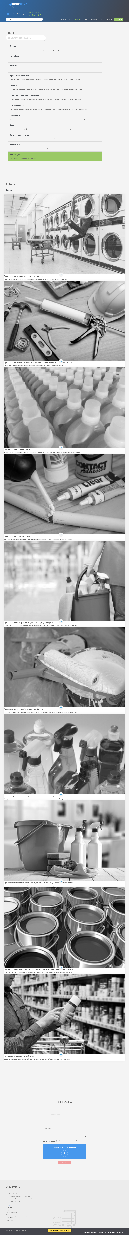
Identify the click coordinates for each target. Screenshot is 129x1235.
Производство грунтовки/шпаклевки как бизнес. (23, 709)
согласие (65, 1140)
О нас (7, 1210)
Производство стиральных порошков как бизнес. (23, 276)
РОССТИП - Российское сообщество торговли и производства (103, 1232)
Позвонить (118, 19)
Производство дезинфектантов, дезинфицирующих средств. (28, 623)
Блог (7, 1214)
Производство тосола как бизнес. (17, 449)
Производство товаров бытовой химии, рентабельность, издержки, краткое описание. (38, 883)
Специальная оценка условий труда (17, 1216)
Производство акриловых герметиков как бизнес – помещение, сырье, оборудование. (38, 363)
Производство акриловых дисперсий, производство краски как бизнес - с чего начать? (39, 969)
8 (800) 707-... (36, 15)
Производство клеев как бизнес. (17, 536)
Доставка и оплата (11, 1212)
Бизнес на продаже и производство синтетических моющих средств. (31, 796)
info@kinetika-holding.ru (17, 14)
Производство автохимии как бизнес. (19, 1056)
